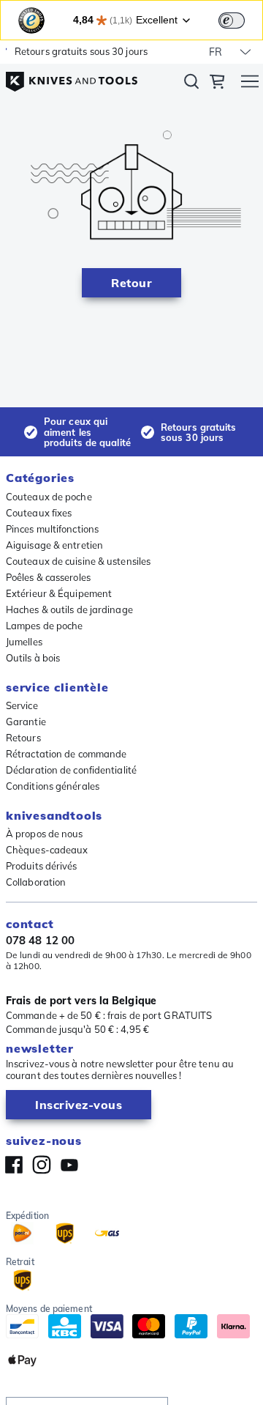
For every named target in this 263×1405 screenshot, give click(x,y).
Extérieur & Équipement (59, 593)
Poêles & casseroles (48, 577)
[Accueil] (71, 76)
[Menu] (250, 83)
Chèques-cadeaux (47, 850)
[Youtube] (69, 1165)
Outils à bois (33, 658)
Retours (23, 738)
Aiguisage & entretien (54, 545)
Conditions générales (52, 786)
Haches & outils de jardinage (69, 609)
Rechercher (191, 84)
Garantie (26, 721)
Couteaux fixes (39, 513)
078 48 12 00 (40, 940)
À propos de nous (44, 833)
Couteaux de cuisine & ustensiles (78, 561)
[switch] (231, 20)
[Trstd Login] (240, 19)
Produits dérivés (41, 866)
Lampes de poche (44, 625)
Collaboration (36, 882)
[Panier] (217, 83)
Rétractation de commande (66, 754)
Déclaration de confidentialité (71, 770)
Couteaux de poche (49, 497)
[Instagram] (42, 1165)
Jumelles (24, 642)
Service (22, 705)
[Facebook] (14, 1165)
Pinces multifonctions (52, 529)
